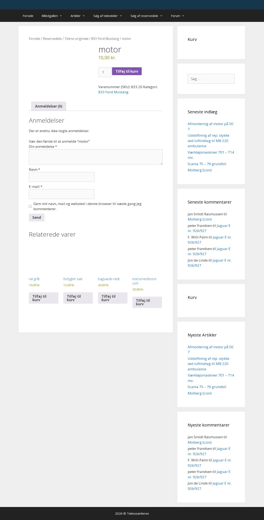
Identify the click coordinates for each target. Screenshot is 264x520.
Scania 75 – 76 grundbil (207, 163)
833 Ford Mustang (105, 38)
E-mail (35, 186)
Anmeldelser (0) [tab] (48, 106)
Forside (28, 16)
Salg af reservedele (144, 16)
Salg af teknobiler (105, 16)
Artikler (76, 16)
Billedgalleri (50, 16)
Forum (175, 16)
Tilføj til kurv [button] (39, 298)
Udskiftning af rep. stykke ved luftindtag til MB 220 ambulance (208, 140)
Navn (34, 169)
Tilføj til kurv (127, 71)
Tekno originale (76, 38)
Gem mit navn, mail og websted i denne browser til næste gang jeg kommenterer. (87, 206)
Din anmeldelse (43, 146)
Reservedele (52, 38)
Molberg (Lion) (200, 170)
